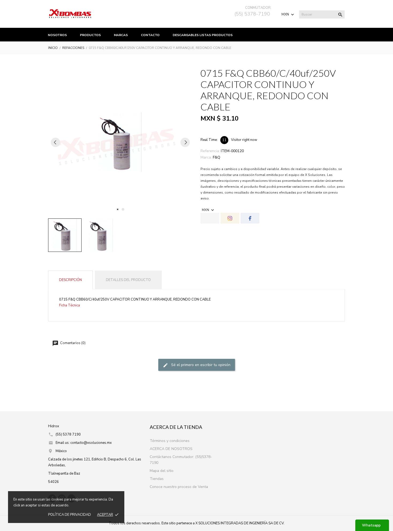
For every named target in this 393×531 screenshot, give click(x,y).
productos (90, 35)
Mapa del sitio (162, 470)
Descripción (70, 280)
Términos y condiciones (170, 440)
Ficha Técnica (69, 305)
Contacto (150, 35)
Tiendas (157, 478)
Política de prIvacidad (69, 514)
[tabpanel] (120, 142)
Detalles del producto (128, 280)
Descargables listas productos (203, 35)
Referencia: (210, 150)
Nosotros (57, 35)
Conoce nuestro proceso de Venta (179, 486)
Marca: (206, 157)
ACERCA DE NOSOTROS (171, 448)
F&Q (216, 157)
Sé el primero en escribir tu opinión (200, 364)
